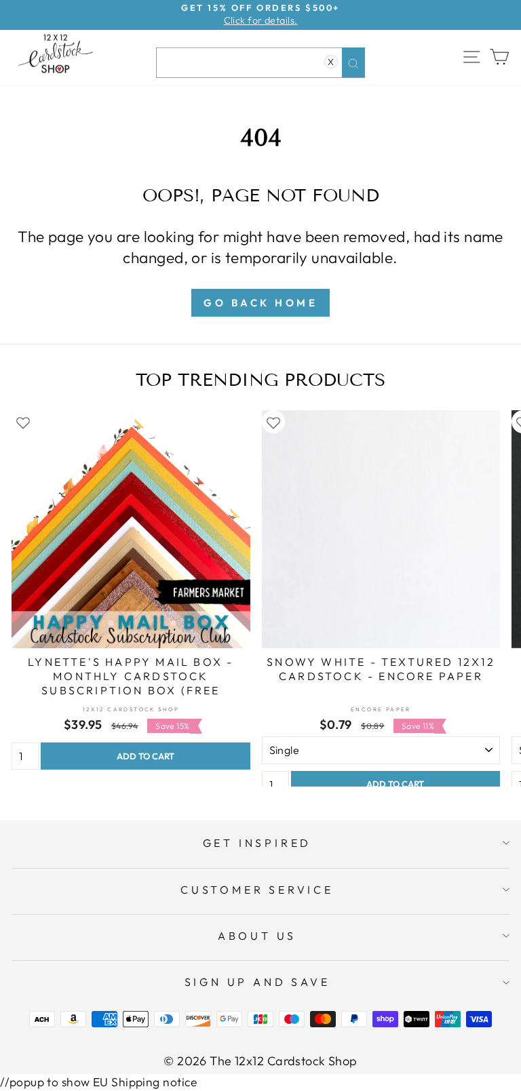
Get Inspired (257, 843)
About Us (257, 936)
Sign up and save (257, 982)
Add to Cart (145, 756)
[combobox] (260, 62)
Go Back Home (260, 302)
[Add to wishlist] (23, 421)
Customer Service (257, 889)
